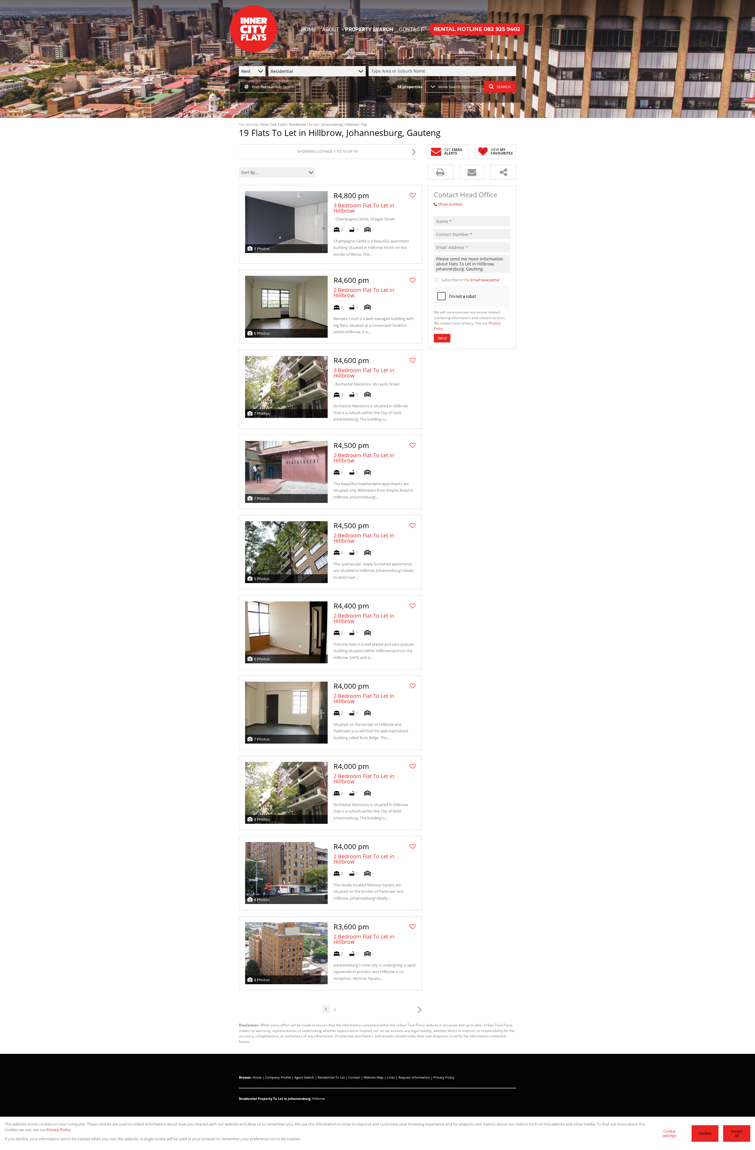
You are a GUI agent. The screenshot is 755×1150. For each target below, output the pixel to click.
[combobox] (443, 71)
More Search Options (456, 86)
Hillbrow (351, 124)
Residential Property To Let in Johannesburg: (275, 1098)
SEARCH (504, 86)
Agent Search (304, 1077)
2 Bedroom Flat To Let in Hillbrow (364, 292)
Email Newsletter (485, 280)
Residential (297, 124)
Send (442, 338)
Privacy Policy (444, 1077)
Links (391, 1077)
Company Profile (278, 1077)
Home (257, 1077)
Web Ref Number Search (273, 86)
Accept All (737, 1133)
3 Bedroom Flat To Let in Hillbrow (364, 208)
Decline (705, 1133)
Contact (354, 1077)
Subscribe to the (470, 280)
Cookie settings (669, 1133)
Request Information (414, 1077)
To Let (313, 124)
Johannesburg (331, 124)
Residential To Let (331, 1077)
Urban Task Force (273, 124)
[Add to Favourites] (413, 195)
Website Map (373, 1077)
